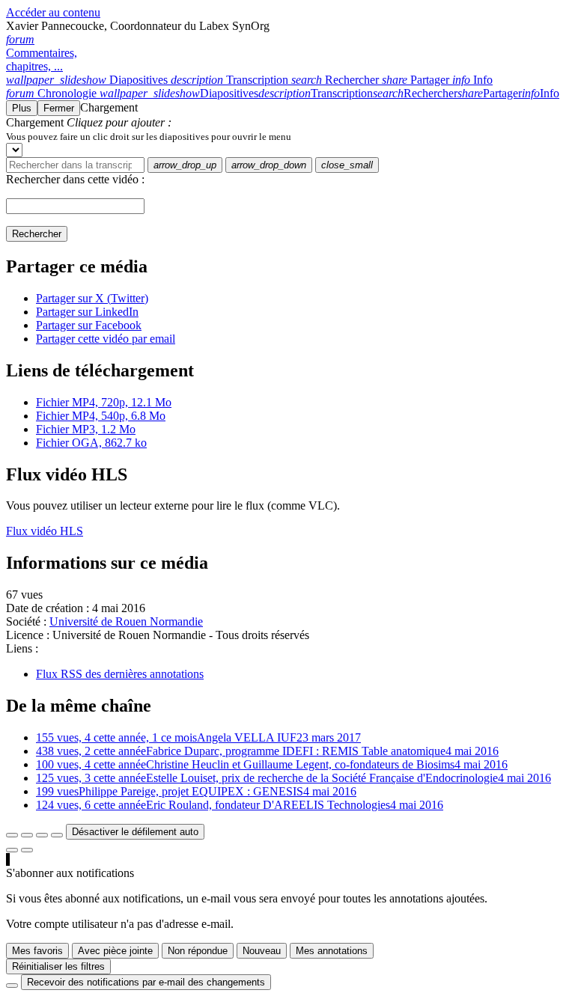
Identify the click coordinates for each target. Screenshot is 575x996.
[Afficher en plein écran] (12, 835)
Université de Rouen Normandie (126, 621)
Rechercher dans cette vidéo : (75, 179)
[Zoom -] (42, 835)
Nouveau (262, 950)
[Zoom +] (57, 835)
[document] (287, 136)
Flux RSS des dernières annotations (120, 673)
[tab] (88, 79)
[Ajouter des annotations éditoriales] (27, 850)
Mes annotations (332, 950)
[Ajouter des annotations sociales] (12, 850)
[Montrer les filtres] (27, 835)
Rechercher (36, 233)
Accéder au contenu (53, 12)
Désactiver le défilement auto (135, 831)
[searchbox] (75, 165)
